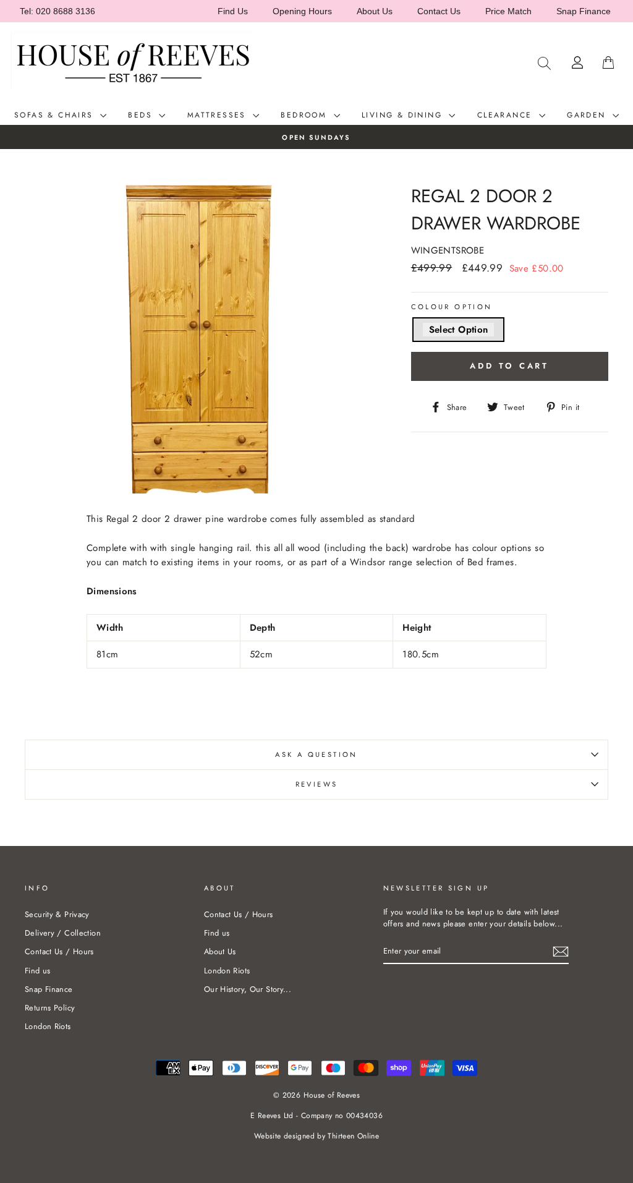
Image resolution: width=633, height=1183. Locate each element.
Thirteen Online (353, 1136)
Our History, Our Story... (247, 989)
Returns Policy (50, 1008)
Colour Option (452, 307)
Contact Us (439, 11)
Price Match (508, 11)
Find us (38, 970)
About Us (375, 11)
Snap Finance (583, 11)
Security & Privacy (57, 914)
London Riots (48, 1026)
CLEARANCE (506, 115)
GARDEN (588, 115)
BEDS (142, 115)
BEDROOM (305, 115)
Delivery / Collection (63, 933)
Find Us (233, 11)
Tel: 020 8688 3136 (57, 11)
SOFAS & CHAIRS (55, 115)
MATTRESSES (218, 115)
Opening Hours (302, 11)
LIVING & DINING (404, 115)
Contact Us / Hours (59, 951)
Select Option (458, 329)
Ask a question (316, 754)
